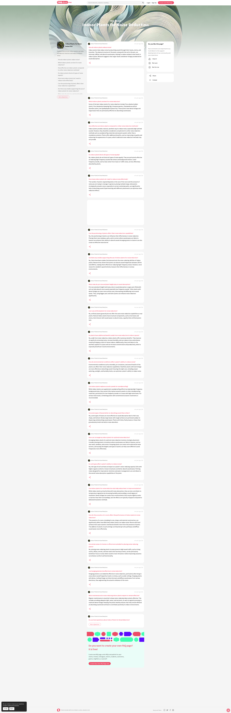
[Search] (143, 2)
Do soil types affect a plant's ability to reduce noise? (105, 464)
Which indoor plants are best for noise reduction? (70, 64)
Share (154, 76)
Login (148, 3)
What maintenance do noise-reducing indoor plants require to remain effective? (114, 595)
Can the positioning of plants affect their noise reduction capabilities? (71, 85)
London (80, 710)
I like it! (154, 59)
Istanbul (85, 710)
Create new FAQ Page (165, 3)
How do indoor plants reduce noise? (69, 59)
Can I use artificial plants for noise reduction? (103, 311)
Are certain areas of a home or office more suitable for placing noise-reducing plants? (113, 545)
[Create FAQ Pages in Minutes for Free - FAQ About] (64, 2)
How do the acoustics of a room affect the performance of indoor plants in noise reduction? (114, 516)
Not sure (154, 63)
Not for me (155, 67)
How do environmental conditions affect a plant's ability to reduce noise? (112, 362)
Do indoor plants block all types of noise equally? (70, 74)
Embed (155, 80)
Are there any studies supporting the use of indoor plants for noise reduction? (71, 90)
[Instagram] (164, 710)
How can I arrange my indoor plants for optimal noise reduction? (109, 437)
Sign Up (154, 3)
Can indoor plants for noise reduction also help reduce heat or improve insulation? (115, 488)
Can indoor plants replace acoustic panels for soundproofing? (108, 386)
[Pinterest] (173, 710)
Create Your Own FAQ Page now (99, 663)
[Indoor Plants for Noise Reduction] (60, 45)
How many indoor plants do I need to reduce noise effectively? (69, 79)
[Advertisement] (115, 80)
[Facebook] (170, 710)
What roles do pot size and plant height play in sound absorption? (109, 284)
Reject (11, 708)
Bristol (76, 710)
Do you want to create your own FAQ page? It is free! (111, 647)
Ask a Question (63, 97)
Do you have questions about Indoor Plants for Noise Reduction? (109, 620)
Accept (5, 708)
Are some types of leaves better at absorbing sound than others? (109, 413)
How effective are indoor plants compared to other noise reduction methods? (71, 69)
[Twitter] (167, 710)
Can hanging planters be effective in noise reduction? (105, 571)
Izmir (88, 710)
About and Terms (157, 710)
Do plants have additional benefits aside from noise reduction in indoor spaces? (114, 335)
